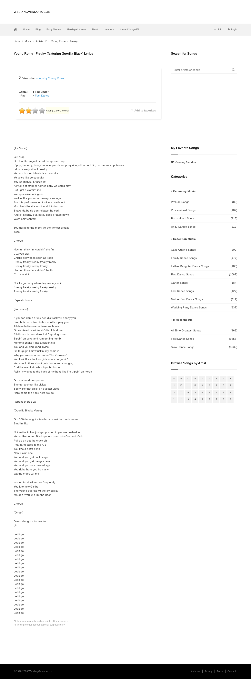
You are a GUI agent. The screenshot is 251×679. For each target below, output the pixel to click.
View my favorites (185, 162)
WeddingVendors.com (32, 11)
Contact (231, 671)
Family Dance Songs (204, 257)
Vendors (109, 29)
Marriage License (76, 29)
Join (219, 29)
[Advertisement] (87, 132)
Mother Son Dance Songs (204, 299)
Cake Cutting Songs (204, 249)
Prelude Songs (204, 201)
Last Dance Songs (204, 291)
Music (95, 29)
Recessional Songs (204, 218)
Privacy (208, 671)
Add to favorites (145, 110)
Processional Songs (204, 210)
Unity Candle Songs (204, 226)
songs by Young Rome (50, 78)
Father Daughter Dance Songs (204, 266)
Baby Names (53, 29)
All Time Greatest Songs (204, 330)
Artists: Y (41, 41)
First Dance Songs (204, 274)
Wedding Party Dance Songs (204, 307)
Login (234, 29)
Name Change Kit (129, 29)
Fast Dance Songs (204, 338)
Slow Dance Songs (204, 347)
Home (26, 29)
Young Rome (58, 41)
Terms (220, 671)
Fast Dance (42, 95)
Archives (195, 671)
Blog (38, 29)
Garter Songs (204, 282)
